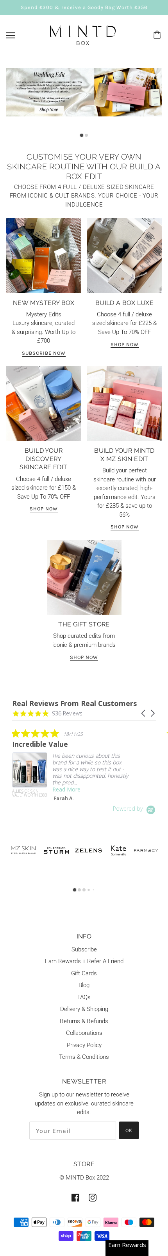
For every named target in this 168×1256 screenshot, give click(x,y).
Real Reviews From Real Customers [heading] (74, 703)
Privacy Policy (84, 1045)
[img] (75, 1197)
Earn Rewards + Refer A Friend (84, 961)
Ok (128, 1130)
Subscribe (84, 949)
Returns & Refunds (84, 1021)
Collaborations (84, 1032)
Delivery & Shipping (84, 1009)
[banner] (82, 34)
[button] (143, 713)
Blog (84, 985)
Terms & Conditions (84, 1056)
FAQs (84, 997)
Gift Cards (84, 973)
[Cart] (158, 35)
